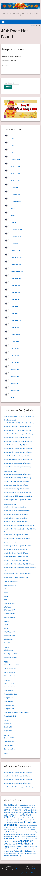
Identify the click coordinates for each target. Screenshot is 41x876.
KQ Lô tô (6, 720)
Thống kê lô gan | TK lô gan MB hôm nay (16, 712)
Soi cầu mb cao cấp (10, 420)
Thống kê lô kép (15, 299)
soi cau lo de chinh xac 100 (25, 839)
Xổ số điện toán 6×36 (10, 657)
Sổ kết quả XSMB (15, 166)
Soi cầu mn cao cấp (10, 543)
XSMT (12, 152)
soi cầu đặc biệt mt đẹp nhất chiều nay (16, 514)
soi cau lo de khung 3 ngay (18, 845)
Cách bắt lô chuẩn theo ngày (15, 805)
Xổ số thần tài (14, 243)
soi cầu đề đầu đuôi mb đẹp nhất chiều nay (17, 478)
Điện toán (7, 647)
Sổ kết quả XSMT (15, 180)
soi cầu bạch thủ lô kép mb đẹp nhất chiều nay (18, 434)
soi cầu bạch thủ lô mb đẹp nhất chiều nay (17, 437)
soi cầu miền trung (21, 853)
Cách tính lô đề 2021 (11, 807)
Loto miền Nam (15, 355)
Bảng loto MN (8, 727)
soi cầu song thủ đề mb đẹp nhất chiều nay (17, 492)
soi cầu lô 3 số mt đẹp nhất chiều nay (15, 521)
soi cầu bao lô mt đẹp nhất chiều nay (15, 507)
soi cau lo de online (13, 849)
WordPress (16, 869)
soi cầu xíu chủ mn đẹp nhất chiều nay (16, 577)
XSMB (12, 138)
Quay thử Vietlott (15, 390)
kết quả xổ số (8, 589)
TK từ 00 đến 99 (15, 341)
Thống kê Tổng (15, 327)
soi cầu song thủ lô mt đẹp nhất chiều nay (17, 538)
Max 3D (13, 208)
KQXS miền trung (24, 827)
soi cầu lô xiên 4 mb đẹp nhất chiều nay (16, 489)
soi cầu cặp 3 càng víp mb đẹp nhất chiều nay (18, 441)
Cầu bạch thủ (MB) (16, 250)
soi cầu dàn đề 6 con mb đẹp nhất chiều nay (18, 448)
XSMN (12, 145)
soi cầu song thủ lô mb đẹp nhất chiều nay (17, 500)
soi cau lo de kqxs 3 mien (18, 847)
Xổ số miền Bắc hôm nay (12, 856)
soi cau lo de (11, 839)
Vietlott (6, 622)
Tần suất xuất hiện (15, 334)
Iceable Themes (34, 869)
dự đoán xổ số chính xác (17, 820)
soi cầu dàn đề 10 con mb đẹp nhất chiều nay (18, 456)
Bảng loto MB (8, 731)
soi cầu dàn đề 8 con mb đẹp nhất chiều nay (18, 452)
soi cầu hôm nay (10, 853)
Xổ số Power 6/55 (15, 201)
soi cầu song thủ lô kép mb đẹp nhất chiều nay (18, 496)
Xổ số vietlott (14, 187)
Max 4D (13, 215)
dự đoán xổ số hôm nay (13, 822)
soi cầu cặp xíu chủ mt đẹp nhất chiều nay (17, 511)
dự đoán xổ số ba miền (23, 818)
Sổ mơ (12, 397)
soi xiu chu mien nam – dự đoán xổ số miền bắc (19, 416)
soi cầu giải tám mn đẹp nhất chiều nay (16, 557)
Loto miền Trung (15, 362)
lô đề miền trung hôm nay (14, 832)
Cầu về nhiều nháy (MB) (17, 271)
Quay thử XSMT (15, 383)
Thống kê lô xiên (15, 292)
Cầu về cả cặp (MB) (16, 264)
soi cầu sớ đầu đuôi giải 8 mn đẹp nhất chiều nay (19, 564)
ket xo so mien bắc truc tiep (11, 827)
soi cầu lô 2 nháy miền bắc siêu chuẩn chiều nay (19, 423)
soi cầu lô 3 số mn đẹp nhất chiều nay (16, 560)
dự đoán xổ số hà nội (30, 820)
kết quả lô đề (13, 830)
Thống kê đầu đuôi (16, 278)
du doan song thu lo (22, 812)
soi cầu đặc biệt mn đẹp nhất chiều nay (16, 553)
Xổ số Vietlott (8, 639)
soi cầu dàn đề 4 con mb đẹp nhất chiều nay (18, 445)
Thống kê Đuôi (15, 313)
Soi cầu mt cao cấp (10, 504)
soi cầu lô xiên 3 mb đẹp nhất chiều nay (16, 485)
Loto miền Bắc (15, 348)
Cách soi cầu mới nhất (11, 581)
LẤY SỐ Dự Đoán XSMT (29, 832)
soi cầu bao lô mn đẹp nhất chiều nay (15, 549)
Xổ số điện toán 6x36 (16, 229)
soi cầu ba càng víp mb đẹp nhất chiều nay (17, 426)
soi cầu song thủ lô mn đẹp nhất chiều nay (17, 573)
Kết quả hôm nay (15, 159)
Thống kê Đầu (14, 306)
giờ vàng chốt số (21, 825)
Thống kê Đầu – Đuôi (16, 320)
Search (8, 87)
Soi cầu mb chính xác (10, 471)
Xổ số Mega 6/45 (15, 194)
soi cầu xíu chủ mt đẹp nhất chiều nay (16, 535)
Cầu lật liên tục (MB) (16, 257)
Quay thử (7, 735)
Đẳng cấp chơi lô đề (10, 585)
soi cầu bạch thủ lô (17, 851)
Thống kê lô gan (15, 285)
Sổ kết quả (7, 607)
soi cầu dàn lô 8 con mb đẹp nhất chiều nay (17, 474)
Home (32, 25)
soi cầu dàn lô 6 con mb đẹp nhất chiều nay (17, 467)
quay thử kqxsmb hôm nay (22, 836)
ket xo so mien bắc (32, 825)
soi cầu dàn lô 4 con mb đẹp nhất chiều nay (17, 463)
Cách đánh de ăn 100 (23, 807)
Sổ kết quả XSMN (15, 173)
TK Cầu (6, 662)
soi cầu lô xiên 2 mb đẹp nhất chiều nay (16, 481)
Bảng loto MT (8, 723)
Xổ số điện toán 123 (16, 236)
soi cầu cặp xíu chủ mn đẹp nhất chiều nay (17, 546)
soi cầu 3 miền (25, 849)
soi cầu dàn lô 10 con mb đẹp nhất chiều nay (18, 459)
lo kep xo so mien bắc (22, 829)
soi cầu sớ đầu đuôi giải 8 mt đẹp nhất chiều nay (19, 525)
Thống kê (13, 222)
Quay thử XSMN (15, 376)
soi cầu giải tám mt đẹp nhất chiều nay (16, 518)
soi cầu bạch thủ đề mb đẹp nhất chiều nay (17, 430)
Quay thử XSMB (15, 369)
